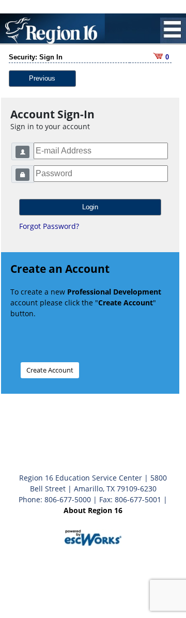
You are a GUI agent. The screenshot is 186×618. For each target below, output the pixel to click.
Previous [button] (42, 78)
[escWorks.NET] (93, 537)
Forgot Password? (49, 226)
